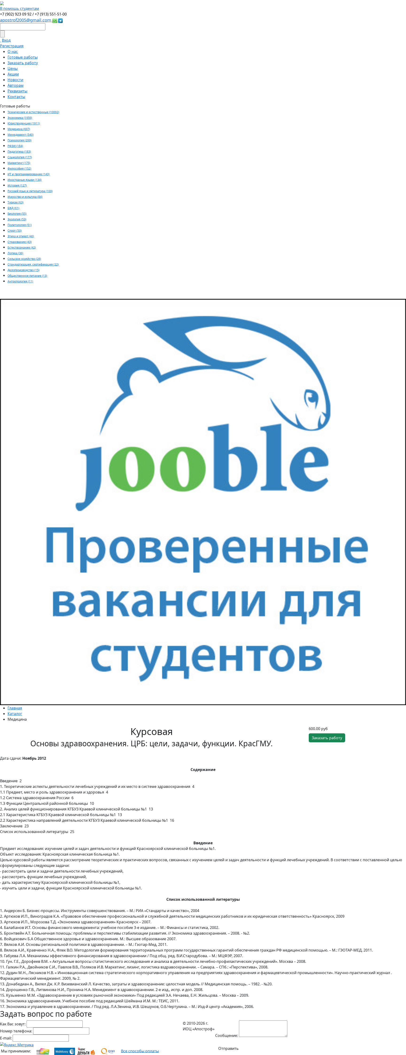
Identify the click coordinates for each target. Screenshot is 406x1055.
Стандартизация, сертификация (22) (33, 264)
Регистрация (11, 45)
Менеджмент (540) (21, 135)
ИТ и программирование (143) (29, 174)
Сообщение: (226, 1035)
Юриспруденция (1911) (24, 123)
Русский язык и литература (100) (30, 191)
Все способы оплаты (140, 1050)
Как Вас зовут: (13, 1024)
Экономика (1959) (20, 118)
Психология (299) (19, 140)
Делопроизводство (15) (23, 270)
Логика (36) (15, 253)
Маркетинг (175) (19, 163)
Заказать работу (23, 62)
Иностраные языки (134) (25, 180)
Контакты (16, 96)
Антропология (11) (20, 281)
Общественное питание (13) (27, 276)
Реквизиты (17, 91)
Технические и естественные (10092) (33, 112)
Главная (15, 708)
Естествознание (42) (22, 247)
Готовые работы (23, 57)
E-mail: (6, 1038)
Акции (13, 74)
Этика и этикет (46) (21, 236)
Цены (13, 68)
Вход (6, 40)
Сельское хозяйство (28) (24, 259)
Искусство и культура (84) (25, 197)
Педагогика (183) (19, 152)
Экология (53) (17, 219)
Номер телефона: (16, 1031)
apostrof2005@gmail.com (26, 20)
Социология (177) (20, 157)
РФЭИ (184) (15, 146)
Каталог (15, 713)
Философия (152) (19, 168)
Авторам (15, 85)
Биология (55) (17, 214)
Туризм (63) (15, 202)
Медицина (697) (19, 129)
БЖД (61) (13, 208)
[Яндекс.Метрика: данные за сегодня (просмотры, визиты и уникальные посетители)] (17, 1045)
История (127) (17, 185)
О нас (13, 51)
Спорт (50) (15, 231)
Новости (15, 79)
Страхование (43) (20, 242)
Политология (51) (20, 225)
